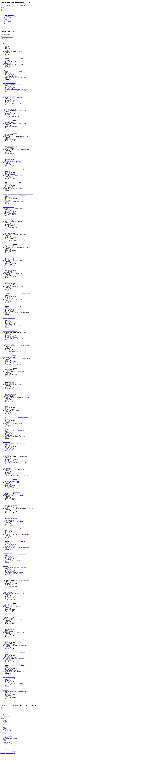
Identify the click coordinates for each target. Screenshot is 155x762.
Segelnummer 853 (7, 187)
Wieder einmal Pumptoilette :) (9, 311)
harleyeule (7, 253)
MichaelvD (7, 58)
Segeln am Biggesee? (8, 553)
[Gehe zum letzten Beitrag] (17, 61)
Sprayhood (6, 70)
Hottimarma (7, 501)
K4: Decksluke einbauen (8, 468)
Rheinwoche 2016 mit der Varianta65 (11, 670)
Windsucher (8, 208)
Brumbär (6, 247)
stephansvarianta (8, 436)
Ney (5, 482)
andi (5, 103)
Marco (6, 299)
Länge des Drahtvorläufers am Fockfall (11, 481)
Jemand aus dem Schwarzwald (10, 96)
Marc (7, 521)
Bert (5, 417)
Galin (6, 169)
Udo (5, 560)
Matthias (6, 312)
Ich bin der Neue (7, 200)
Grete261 (7, 110)
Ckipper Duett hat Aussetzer (9, 677)
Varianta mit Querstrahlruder (9, 324)
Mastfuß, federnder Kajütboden (10, 109)
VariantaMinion (8, 488)
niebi (6, 325)
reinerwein (7, 90)
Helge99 (6, 652)
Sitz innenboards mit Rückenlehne (10, 350)
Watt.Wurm (7, 123)
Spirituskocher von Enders (9, 396)
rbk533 (6, 319)
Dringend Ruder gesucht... (9, 115)
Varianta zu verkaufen (8, 422)
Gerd (6, 625)
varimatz (6, 358)
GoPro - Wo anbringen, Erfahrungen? (11, 363)
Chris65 (6, 338)
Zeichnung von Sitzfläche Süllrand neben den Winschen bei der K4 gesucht (18, 194)
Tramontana (8, 580)
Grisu (6, 182)
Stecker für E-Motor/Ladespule (10, 579)
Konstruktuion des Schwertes (9, 174)
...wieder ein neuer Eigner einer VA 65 (11, 220)
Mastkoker (6, 50)
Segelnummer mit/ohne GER (9, 305)
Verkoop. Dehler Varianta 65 (9, 259)
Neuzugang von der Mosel (9, 448)
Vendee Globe (6, 226)
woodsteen (7, 377)
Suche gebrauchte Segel (8, 272)
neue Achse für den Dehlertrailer (10, 213)
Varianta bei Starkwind (8, 631)
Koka (6, 619)
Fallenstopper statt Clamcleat (9, 318)
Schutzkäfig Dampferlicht (9, 207)
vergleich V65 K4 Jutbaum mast (10, 461)
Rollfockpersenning (7, 559)
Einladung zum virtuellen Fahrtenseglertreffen (12, 429)
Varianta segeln (22, 169)
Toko (6, 528)
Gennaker (6, 180)
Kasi (5, 155)
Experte (6, 612)
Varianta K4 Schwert (8, 167)
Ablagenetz (6, 690)
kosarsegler (8, 293)
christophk (7, 306)
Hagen (6, 632)
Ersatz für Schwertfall (8, 513)
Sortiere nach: (15, 705)
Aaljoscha (6, 371)
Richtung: (33, 705)
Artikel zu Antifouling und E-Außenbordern (12, 539)
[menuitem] (9, 15)
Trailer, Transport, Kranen (24, 214)
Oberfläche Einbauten (8, 291)
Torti (5, 573)
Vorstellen (6, 102)
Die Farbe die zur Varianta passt (10, 657)
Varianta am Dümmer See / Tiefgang (11, 76)
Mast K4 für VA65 (7, 285)
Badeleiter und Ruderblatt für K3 (10, 383)
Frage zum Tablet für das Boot (10, 83)
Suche (22, 58)
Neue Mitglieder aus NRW (9, 520)
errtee (6, 116)
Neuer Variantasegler (8, 526)
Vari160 (6, 384)
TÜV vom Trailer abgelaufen (9, 546)
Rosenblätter (7, 456)
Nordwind (7, 195)
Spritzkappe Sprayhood (8, 618)
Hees (6, 586)
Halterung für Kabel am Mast (9, 278)
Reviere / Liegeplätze (23, 77)
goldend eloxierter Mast (8, 598)
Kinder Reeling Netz (8, 592)
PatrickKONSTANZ (9, 508)
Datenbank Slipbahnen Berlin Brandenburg (12, 415)
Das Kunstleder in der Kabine (9, 644)
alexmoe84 (7, 514)
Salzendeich (6, 494)
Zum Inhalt (2, 7)
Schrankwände (7, 442)
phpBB (6, 748)
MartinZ (6, 364)
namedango (7, 534)
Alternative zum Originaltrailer (10, 357)
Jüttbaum (5, 624)
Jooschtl (6, 234)
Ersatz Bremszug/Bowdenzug (9, 233)
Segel (20, 182)
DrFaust (6, 71)
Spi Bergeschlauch (7, 252)
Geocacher (7, 142)
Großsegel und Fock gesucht (9, 376)
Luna (6, 554)
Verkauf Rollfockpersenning (9, 455)
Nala (5, 84)
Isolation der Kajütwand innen (9, 409)
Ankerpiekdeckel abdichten (9, 402)
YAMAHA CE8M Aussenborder (10, 664)
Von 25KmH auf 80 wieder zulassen (11, 507)
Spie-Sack (6, 585)
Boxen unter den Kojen (8, 298)
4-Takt (5, 533)
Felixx (6, 423)
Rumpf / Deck (23, 110)
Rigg (22, 208)
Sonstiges (20, 84)
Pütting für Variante (7, 63)
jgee (5, 410)
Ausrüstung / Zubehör (24, 90)
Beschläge (21, 51)
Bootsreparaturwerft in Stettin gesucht (11, 500)
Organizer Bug (7, 135)
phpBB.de (14, 751)
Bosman (6, 240)
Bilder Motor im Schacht (8, 370)
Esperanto (6, 462)
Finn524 (6, 136)
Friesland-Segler (8, 64)
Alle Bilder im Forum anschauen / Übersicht (12, 435)
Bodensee (6, 566)
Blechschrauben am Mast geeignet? (10, 337)
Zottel (6, 188)
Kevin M (6, 449)
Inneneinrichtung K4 (8, 239)
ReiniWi (6, 273)
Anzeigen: (3, 705)
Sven (6, 567)
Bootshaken (6, 246)
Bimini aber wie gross (8, 637)
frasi (5, 599)
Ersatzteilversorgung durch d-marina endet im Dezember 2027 (16, 89)
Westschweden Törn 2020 (9, 487)
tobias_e (7, 279)
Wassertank (6, 696)
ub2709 (6, 475)
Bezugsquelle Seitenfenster (9, 122)
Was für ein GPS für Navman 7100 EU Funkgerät (13, 683)
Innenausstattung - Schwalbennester (11, 141)
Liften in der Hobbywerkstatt (9, 344)
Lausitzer (7, 332)
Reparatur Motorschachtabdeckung (10, 331)
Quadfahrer (7, 201)
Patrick (6, 547)
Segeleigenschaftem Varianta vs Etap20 (11, 389)
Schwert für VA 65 (7, 56)
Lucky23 (6, 390)
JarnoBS (6, 260)
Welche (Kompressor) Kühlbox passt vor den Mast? (14, 572)
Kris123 (6, 77)
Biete (24, 64)
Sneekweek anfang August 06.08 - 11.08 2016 (13, 650)
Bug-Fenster (6, 128)
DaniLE (7, 129)
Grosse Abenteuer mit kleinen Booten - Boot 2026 (13, 154)
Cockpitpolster (6, 474)
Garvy (6, 678)
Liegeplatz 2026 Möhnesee (9, 148)
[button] (3, 43)
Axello (6, 51)
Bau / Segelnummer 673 (8, 611)
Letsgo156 (7, 149)
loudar (6, 214)
